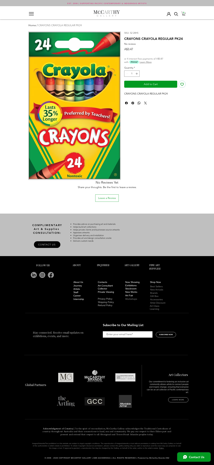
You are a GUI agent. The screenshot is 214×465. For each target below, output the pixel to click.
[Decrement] (127, 74)
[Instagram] (42, 275)
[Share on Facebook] (126, 103)
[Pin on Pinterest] (133, 103)
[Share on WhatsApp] (139, 103)
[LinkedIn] (34, 275)
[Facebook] (51, 275)
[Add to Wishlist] (182, 84)
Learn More (146, 62)
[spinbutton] (132, 74)
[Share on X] (145, 103)
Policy (161, 448)
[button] (31, 13)
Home (32, 25)
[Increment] (137, 74)
